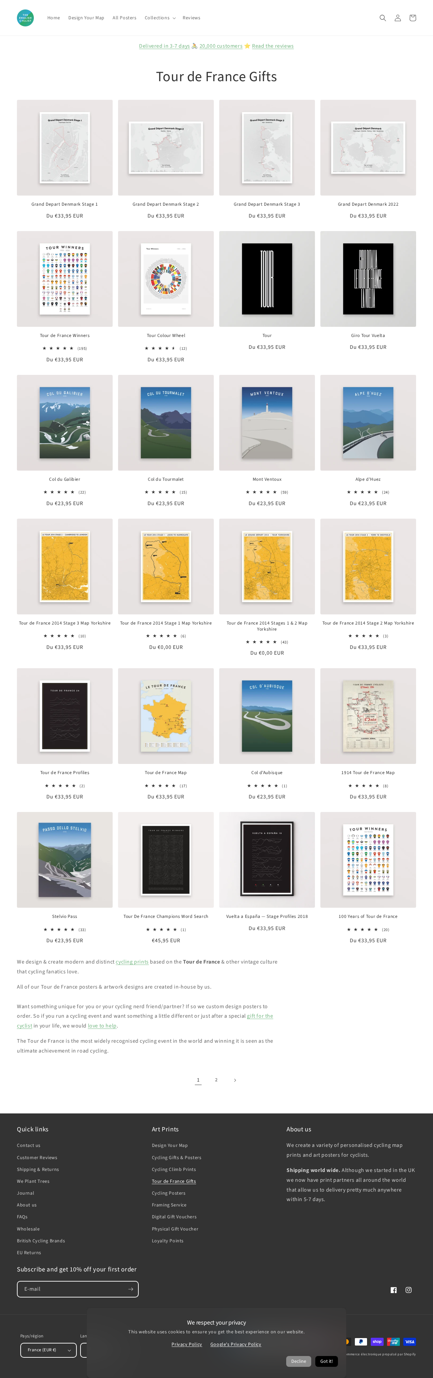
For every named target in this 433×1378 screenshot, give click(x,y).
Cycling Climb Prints (174, 1169)
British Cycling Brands (41, 1241)
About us (27, 1205)
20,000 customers (221, 46)
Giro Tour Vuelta (368, 336)
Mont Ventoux (267, 479)
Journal (25, 1193)
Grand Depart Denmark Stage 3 (267, 204)
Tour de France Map (166, 773)
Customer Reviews (37, 1157)
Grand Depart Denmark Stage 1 (64, 204)
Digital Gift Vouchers (174, 1217)
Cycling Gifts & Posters (177, 1157)
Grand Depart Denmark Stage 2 (166, 204)
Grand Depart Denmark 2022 (368, 204)
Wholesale (28, 1229)
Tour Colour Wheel (166, 336)
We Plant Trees (33, 1181)
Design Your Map (170, 1145)
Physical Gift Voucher (175, 1229)
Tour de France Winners (65, 336)
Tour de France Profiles (65, 773)
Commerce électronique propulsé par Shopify (379, 1354)
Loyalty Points (168, 1241)
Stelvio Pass (64, 916)
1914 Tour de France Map (368, 773)
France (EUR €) (42, 1350)
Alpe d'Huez (368, 479)
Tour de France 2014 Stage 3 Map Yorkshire (65, 623)
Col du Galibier (64, 479)
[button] (160, 18)
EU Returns (29, 1252)
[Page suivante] (234, 1080)
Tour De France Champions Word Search (165, 916)
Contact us (29, 1145)
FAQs (22, 1217)
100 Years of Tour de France (368, 916)
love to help (102, 1026)
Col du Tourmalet (166, 479)
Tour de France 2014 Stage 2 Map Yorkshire (368, 623)
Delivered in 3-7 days (164, 46)
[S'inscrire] (130, 1289)
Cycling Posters (169, 1193)
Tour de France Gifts (174, 1181)
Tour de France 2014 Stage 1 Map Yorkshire (166, 623)
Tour (267, 336)
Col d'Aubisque (267, 773)
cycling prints (132, 962)
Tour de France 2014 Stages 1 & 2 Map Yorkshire (267, 626)
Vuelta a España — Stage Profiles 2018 (267, 916)
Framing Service (169, 1205)
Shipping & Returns (38, 1169)
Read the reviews (273, 46)
